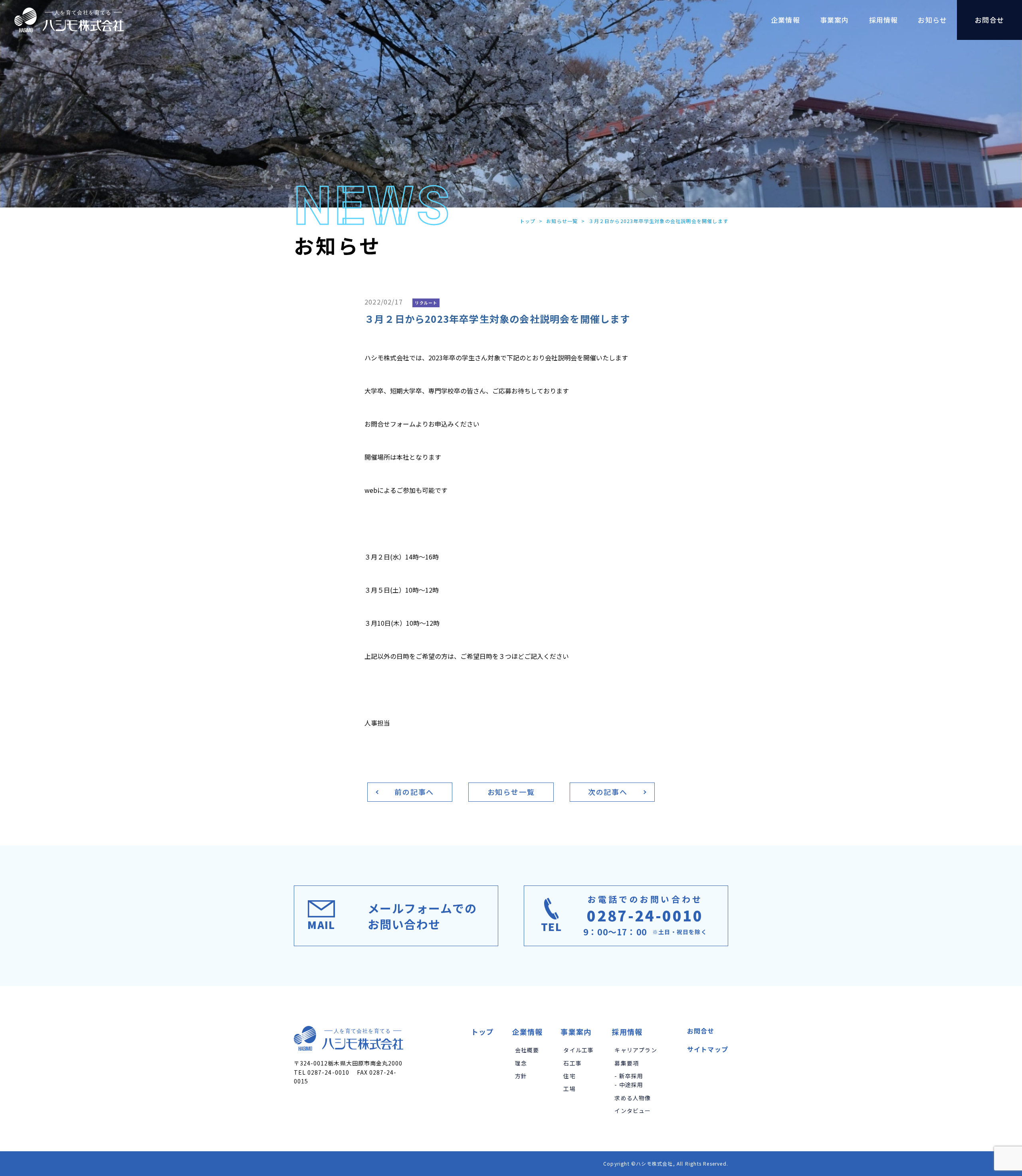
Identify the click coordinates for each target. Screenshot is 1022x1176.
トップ (528, 220)
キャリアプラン (635, 1050)
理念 (521, 1063)
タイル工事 (578, 1050)
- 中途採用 (628, 1085)
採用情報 (627, 1031)
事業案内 (576, 1031)
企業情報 (527, 1031)
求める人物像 (632, 1098)
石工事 (572, 1063)
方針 (521, 1076)
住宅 (569, 1076)
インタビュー (632, 1111)
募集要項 (626, 1063)
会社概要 (527, 1050)
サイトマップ (707, 1049)
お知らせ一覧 (562, 220)
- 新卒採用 (628, 1076)
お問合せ (701, 1031)
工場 (569, 1089)
